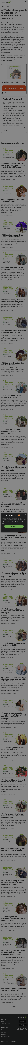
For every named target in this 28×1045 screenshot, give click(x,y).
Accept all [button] (14, 526)
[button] (13, 530)
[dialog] (14, 522)
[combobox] (25, 514)
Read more (4, 523)
